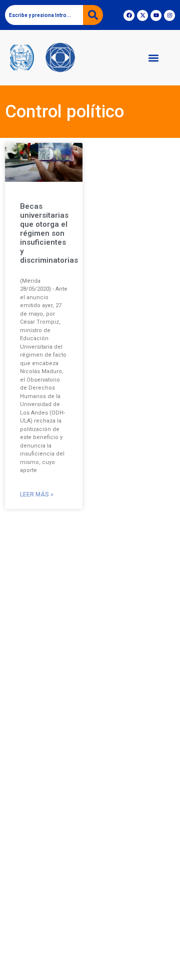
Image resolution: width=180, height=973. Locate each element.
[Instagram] (169, 15)
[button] (153, 57)
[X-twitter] (142, 15)
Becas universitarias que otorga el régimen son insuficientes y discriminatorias (49, 233)
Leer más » (37, 494)
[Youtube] (156, 15)
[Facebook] (129, 15)
